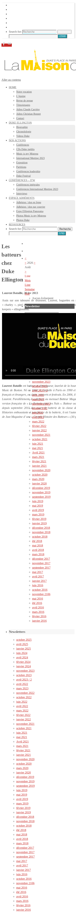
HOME (13, 5)
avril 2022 (38, 395)
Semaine (30, 289)
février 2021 (39, 461)
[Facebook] (4, 45)
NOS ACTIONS (19, 13)
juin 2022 (37, 412)
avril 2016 (38, 607)
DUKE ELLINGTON (22, 9)
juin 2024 (21, 653)
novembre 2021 (41, 434)
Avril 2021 (38, 452)
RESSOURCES (18, 27)
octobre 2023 (39, 386)
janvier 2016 (39, 620)
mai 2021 (37, 448)
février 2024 (23, 661)
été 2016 (37, 603)
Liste (27, 284)
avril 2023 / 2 (40, 390)
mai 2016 (37, 598)
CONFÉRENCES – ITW (24, 18)
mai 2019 (37, 505)
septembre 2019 (41, 496)
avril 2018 (38, 549)
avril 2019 (38, 510)
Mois (28, 280)
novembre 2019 (41, 492)
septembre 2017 (41, 567)
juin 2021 (37, 443)
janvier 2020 (39, 483)
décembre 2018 (41, 527)
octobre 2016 (39, 589)
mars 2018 (38, 554)
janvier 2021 (39, 465)
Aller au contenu (11, 79)
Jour (27, 293)
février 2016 (39, 616)
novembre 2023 (41, 381)
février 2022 (39, 426)
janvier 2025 (23, 648)
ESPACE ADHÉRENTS (24, 22)
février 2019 (39, 518)
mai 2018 (37, 545)
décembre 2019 (41, 488)
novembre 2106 (41, 594)
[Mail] (9, 45)
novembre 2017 (41, 563)
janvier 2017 (39, 580)
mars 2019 (38, 514)
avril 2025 (22, 644)
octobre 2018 (39, 536)
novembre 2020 (41, 470)
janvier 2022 (39, 430)
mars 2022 (38, 421)
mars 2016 (38, 611)
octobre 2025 (24, 639)
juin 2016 (37, 585)
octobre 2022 (39, 408)
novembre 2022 (41, 403)
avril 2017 (38, 576)
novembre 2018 (41, 532)
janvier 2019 (39, 523)
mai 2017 (37, 572)
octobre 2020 (39, 474)
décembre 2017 (41, 558)
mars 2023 (38, 399)
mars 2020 (38, 479)
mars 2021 (38, 457)
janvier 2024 (23, 666)
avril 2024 (22, 657)
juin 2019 (37, 501)
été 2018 (37, 541)
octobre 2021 (39, 439)
